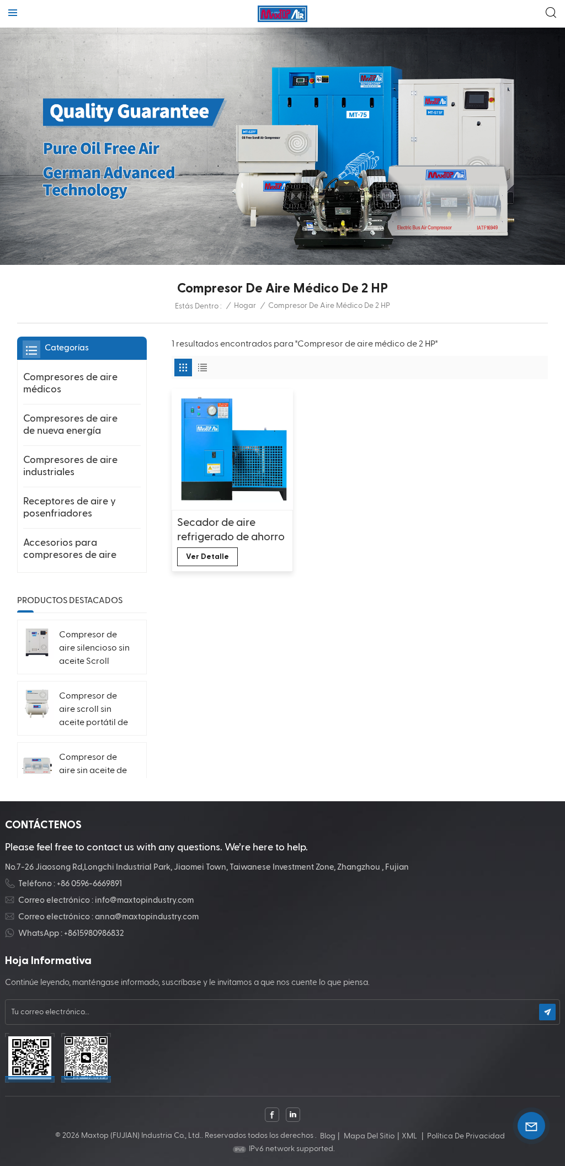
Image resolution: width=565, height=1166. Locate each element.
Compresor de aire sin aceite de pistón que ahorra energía (95, 772)
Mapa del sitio (369, 1136)
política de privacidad (466, 1136)
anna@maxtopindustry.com (147, 917)
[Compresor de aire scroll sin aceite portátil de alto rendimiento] (37, 703)
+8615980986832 (94, 933)
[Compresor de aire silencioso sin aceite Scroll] (37, 642)
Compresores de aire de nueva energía (70, 424)
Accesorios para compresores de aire (69, 549)
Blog (327, 1136)
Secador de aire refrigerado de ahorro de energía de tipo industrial (231, 530)
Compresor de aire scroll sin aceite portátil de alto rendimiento (93, 711)
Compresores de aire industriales (70, 466)
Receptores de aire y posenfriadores (69, 507)
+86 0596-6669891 (89, 884)
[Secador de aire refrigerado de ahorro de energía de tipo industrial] (232, 449)
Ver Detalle (207, 557)
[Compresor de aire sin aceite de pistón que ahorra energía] (37, 764)
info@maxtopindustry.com (144, 900)
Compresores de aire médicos (70, 383)
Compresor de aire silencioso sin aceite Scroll (94, 648)
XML (409, 1136)
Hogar (245, 306)
